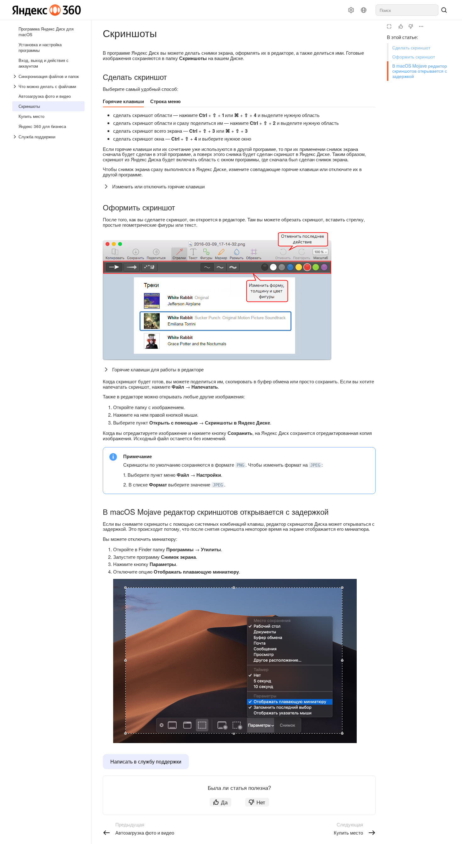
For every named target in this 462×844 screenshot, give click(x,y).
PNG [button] (240, 465)
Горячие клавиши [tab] (123, 101)
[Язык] (363, 10)
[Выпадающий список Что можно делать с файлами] (15, 86)
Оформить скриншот (413, 56)
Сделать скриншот (411, 47)
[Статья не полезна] (410, 26)
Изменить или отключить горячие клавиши (158, 186)
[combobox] (407, 10)
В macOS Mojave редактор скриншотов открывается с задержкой (419, 71)
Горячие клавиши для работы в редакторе (158, 369)
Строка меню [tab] (165, 101)
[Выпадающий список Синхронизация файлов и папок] (15, 76)
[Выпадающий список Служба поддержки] (15, 137)
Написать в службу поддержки (145, 761)
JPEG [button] (315, 465)
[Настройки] (351, 10)
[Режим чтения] (389, 26)
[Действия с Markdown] (421, 26)
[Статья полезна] (400, 26)
